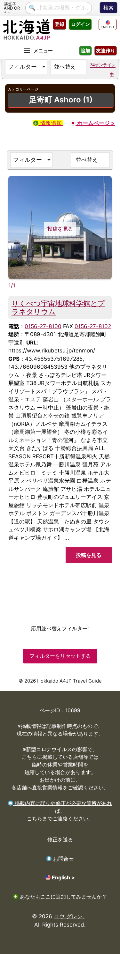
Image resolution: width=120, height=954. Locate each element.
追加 (85, 51)
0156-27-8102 (93, 326)
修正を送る (60, 839)
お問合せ (63, 858)
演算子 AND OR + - (12, 8)
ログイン (80, 24)
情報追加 (50, 123)
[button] (26, 66)
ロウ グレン (68, 916)
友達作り (105, 51)
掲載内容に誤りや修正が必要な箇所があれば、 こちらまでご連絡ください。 (62, 811)
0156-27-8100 (43, 326)
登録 (59, 24)
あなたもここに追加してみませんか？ (62, 896)
